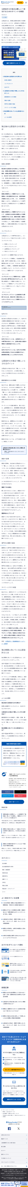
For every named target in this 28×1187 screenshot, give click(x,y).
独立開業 (4, 863)
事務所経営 (5, 873)
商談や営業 (7, 100)
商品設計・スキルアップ (8, 888)
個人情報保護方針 (11, 1169)
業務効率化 (5, 876)
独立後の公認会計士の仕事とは (13, 76)
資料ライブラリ (5, 1154)
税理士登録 (5, 885)
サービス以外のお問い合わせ (8, 1175)
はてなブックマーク (7, 795)
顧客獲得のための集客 (10, 97)
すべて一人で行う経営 (10, 107)
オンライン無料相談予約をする (14, 1070)
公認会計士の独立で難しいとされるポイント (14, 92)
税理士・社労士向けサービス (9, 1111)
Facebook (7, 791)
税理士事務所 (8, 80)
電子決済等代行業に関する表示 (20, 1173)
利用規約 (6, 1171)
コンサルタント (8, 83)
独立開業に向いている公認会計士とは (14, 112)
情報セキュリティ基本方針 (20, 1169)
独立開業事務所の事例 (7, 866)
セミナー (3, 1150)
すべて (3, 892)
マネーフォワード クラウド (8, 1109)
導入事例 (3, 1146)
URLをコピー (20, 795)
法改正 (4, 882)
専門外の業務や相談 (9, 104)
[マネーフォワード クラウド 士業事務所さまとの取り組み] (7, 2)
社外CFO (6, 87)
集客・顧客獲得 (6, 869)
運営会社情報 (4, 1169)
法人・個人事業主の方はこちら (9, 1166)
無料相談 (20, 2)
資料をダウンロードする (14, 1099)
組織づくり (5, 879)
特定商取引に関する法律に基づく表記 (15, 1171)
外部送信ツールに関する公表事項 (7, 1173)
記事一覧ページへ (14, 802)
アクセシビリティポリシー (19, 1175)
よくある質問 (8, 117)
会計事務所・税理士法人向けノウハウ (11, 1113)
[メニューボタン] (26, 3)
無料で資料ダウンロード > (14, 63)
